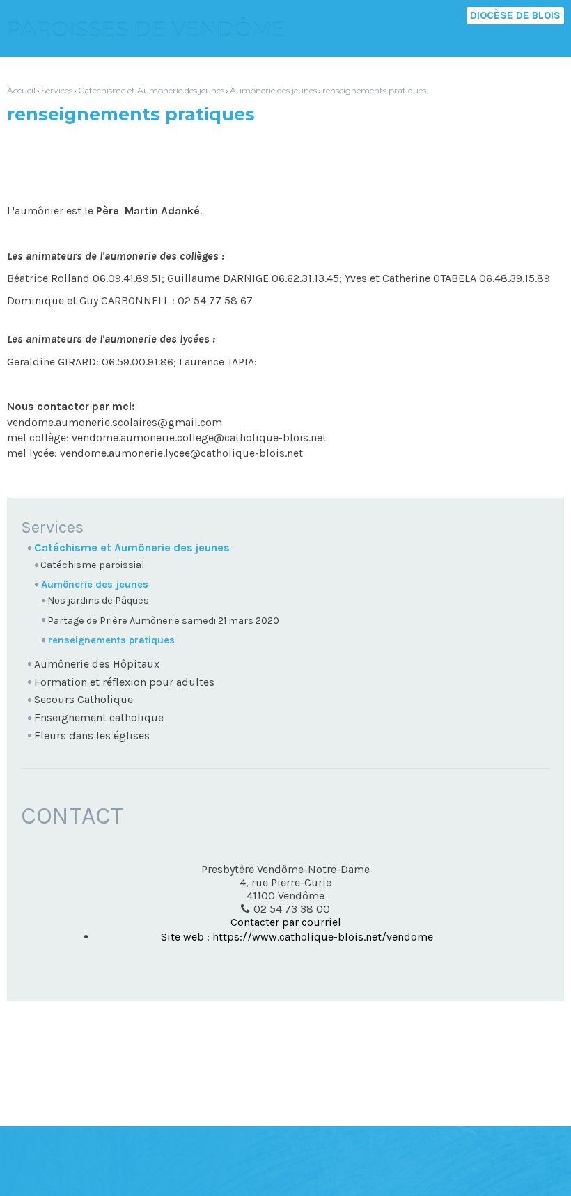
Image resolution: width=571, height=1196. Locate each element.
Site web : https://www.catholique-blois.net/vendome (297, 936)
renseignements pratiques (374, 90)
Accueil (21, 90)
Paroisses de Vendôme (146, 30)
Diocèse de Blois (515, 15)
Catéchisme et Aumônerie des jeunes (151, 90)
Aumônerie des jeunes (273, 90)
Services (56, 90)
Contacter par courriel (285, 922)
